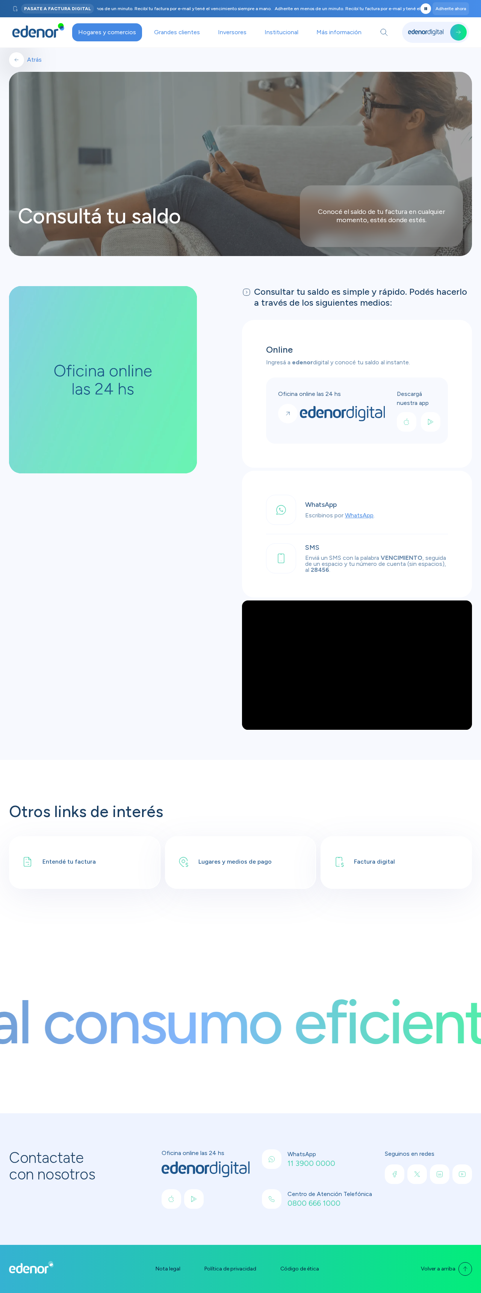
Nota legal (168, 1269)
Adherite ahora (451, 8)
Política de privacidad (230, 1269)
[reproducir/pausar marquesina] (425, 8)
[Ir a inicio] (38, 32)
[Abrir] (384, 32)
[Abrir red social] (171, 1199)
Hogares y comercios (107, 32)
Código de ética (299, 1269)
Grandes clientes (177, 32)
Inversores (232, 32)
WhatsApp (359, 515)
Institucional (281, 32)
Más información (339, 32)
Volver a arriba (438, 1269)
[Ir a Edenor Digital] (435, 32)
